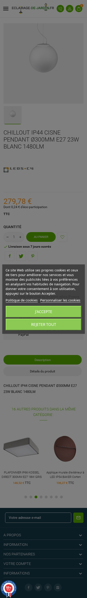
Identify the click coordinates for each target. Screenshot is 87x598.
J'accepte (43, 311)
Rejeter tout (43, 324)
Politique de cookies (22, 300)
